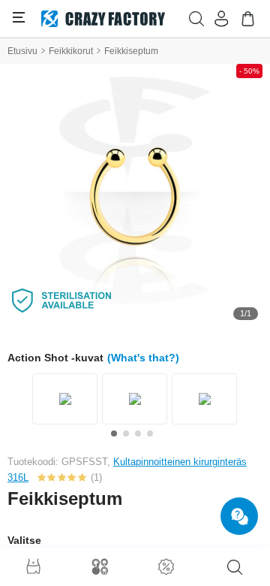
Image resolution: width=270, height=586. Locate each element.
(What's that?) (143, 358)
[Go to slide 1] (114, 433)
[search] (234, 567)
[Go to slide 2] (126, 433)
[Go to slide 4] (150, 433)
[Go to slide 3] (138, 433)
